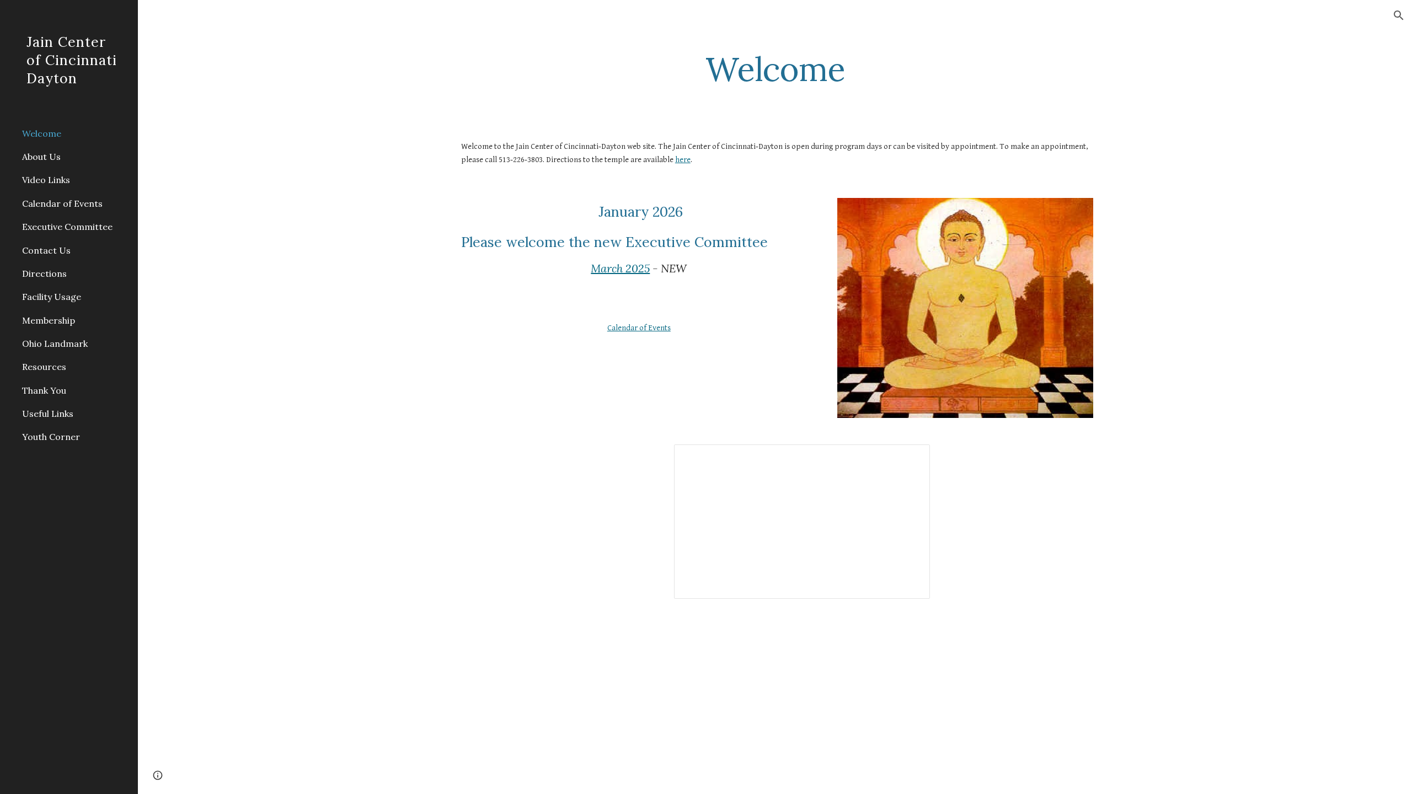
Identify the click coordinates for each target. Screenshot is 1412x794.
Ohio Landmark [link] (55, 343)
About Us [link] (41, 156)
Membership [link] (48, 320)
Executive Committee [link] (67, 226)
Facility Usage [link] (51, 296)
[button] (1399, 15)
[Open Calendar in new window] (909, 458)
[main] (775, 69)
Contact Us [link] (46, 250)
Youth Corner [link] (51, 436)
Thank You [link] (44, 390)
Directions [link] (44, 273)
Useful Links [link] (47, 413)
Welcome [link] (41, 133)
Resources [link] (44, 366)
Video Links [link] (46, 179)
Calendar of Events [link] (62, 203)
